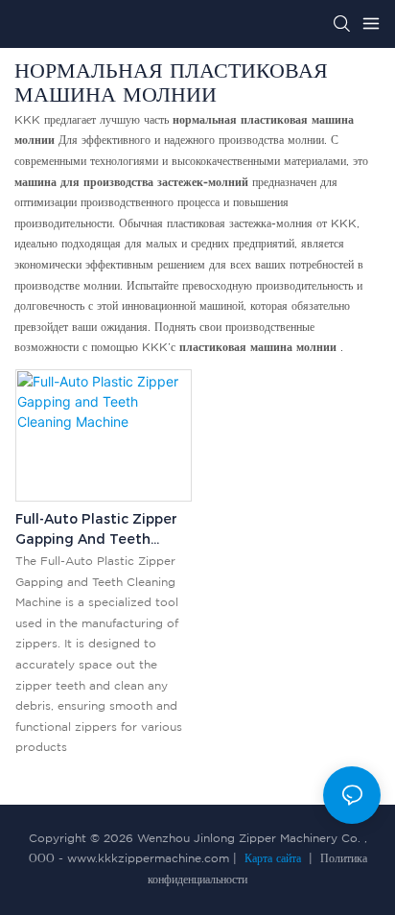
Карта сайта (273, 859)
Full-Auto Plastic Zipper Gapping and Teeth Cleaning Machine (96, 530)
